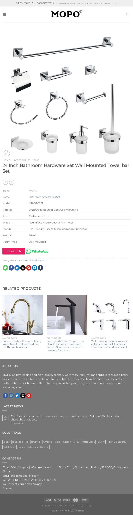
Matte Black (88, 442)
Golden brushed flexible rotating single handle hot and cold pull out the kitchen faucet (21, 344)
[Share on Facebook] (11, 268)
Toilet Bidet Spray (117, 442)
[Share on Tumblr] (40, 268)
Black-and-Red (20, 442)
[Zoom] (7, 153)
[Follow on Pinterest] (28, 395)
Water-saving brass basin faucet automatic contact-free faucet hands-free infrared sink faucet (110, 344)
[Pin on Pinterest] (28, 268)
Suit (36, 160)
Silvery (101, 442)
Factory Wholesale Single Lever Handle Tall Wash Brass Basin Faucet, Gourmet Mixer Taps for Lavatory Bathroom (65, 346)
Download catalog (55, 505)
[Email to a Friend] (23, 268)
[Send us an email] (23, 395)
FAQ (88, 505)
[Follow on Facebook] (5, 395)
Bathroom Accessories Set (44, 197)
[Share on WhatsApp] (5, 268)
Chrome (47, 442)
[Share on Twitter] (17, 268)
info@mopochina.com (25, 475)
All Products (35, 260)
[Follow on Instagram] (11, 395)
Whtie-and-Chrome (38, 447)
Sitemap (7, 488)
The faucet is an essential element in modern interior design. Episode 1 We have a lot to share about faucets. (67, 418)
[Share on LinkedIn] (34, 268)
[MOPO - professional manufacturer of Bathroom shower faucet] (66, 14)
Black (6, 442)
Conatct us (77, 505)
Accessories (22, 160)
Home (6, 160)
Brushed (35, 442)
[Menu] (4, 14)
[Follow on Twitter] (17, 395)
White (22, 447)
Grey (76, 442)
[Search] (127, 14)
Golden (67, 442)
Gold (57, 442)
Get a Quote (14, 251)
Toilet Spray (9, 447)
